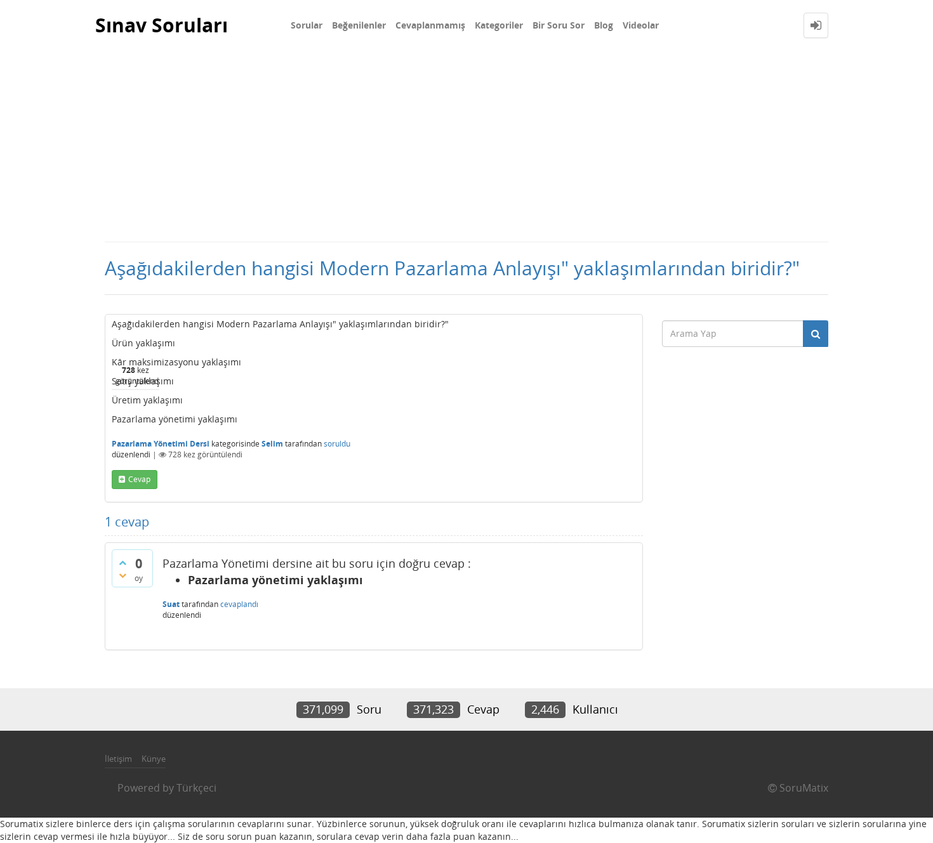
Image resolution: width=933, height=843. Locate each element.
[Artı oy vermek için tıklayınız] (122, 563)
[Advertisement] (466, 146)
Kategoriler (499, 25)
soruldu (337, 443)
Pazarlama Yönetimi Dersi (160, 443)
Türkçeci (196, 788)
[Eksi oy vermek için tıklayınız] (122, 575)
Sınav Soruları (161, 25)
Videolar (641, 25)
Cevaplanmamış (430, 25)
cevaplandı (239, 604)
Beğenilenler (359, 25)
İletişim (118, 758)
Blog (603, 25)
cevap (139, 479)
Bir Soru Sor (559, 25)
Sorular (306, 25)
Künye (154, 758)
